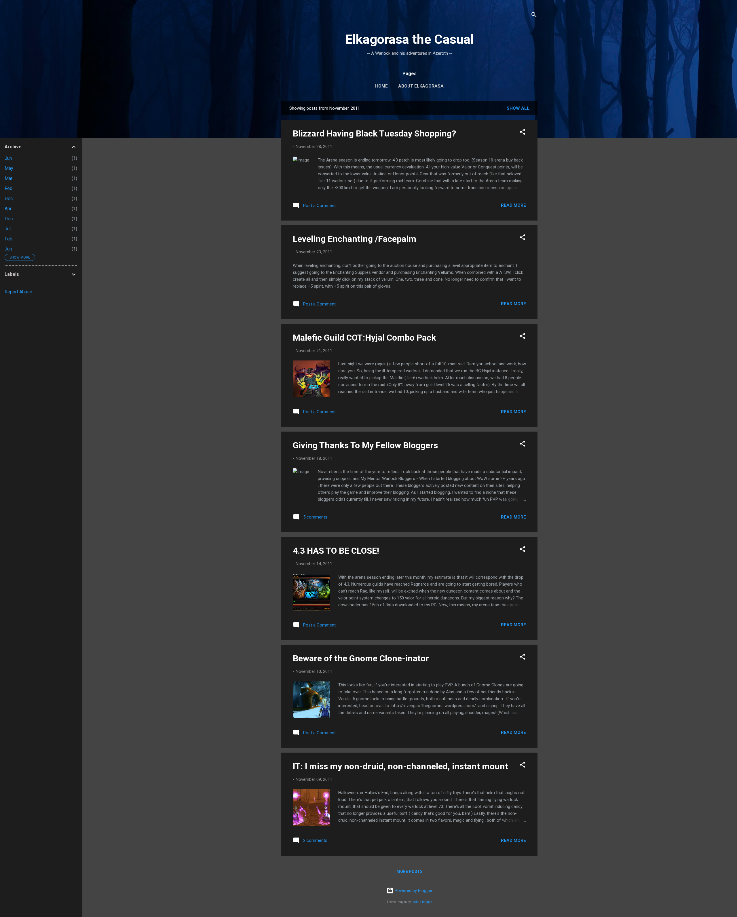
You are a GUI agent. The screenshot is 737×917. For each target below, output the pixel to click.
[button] (522, 132)
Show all (518, 108)
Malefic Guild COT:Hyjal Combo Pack (364, 338)
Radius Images (422, 902)
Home (381, 86)
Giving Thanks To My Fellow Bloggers (365, 445)
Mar (8, 178)
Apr (8, 208)
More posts (409, 871)
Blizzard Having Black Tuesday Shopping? (374, 133)
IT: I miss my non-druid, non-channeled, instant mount (400, 766)
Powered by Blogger (413, 890)
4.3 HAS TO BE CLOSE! (336, 551)
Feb (8, 188)
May (9, 168)
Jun (8, 158)
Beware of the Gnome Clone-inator (361, 658)
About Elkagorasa (421, 86)
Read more (513, 205)
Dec (9, 198)
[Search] (534, 15)
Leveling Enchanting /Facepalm (354, 239)
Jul (8, 228)
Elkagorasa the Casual (409, 39)
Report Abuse (18, 292)
